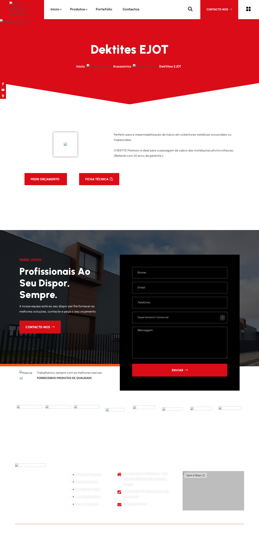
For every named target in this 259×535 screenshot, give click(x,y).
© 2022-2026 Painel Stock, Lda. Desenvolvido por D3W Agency (43, 528)
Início (55, 9)
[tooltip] (3, 84)
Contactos (131, 9)
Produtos (77, 9)
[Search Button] (190, 9)
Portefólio (104, 9)
